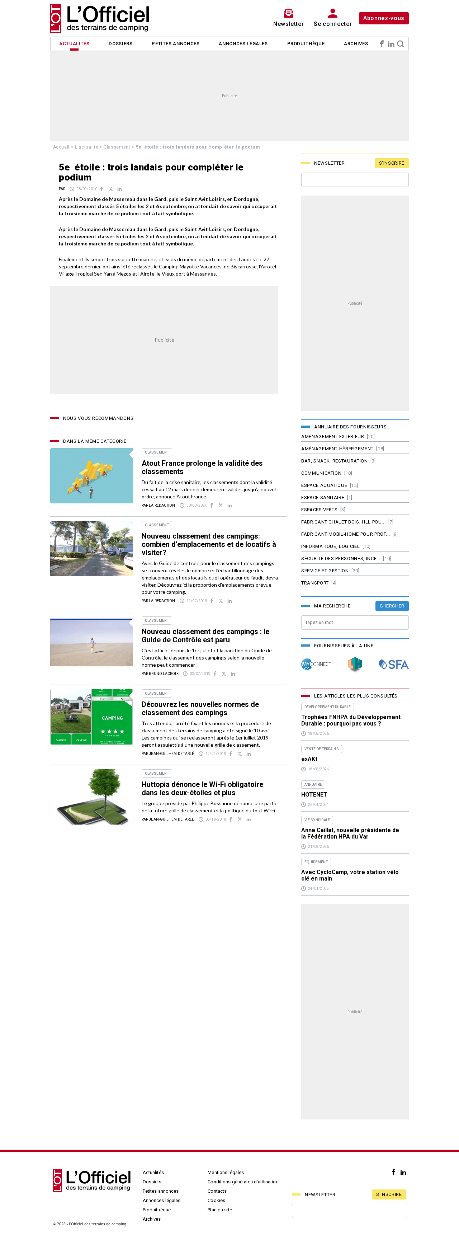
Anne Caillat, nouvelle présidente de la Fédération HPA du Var (350, 833)
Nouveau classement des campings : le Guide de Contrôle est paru (205, 635)
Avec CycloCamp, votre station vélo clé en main (350, 875)
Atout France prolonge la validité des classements (202, 467)
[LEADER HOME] (355, 664)
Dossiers (120, 43)
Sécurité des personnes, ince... (340, 558)
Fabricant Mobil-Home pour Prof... (345, 534)
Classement (117, 147)
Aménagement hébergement (337, 448)
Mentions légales (226, 1172)
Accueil (61, 147)
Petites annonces (175, 43)
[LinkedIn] (391, 43)
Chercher (392, 606)
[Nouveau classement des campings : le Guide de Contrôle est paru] (91, 644)
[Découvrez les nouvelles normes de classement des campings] (91, 717)
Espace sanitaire (322, 497)
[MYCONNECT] (316, 664)
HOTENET (314, 795)
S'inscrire (392, 163)
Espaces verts (319, 509)
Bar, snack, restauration (334, 461)
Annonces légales (243, 43)
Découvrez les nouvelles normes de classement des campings (200, 708)
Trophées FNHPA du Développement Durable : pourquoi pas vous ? (351, 720)
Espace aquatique (324, 485)
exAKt (309, 759)
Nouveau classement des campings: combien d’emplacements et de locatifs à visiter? (209, 544)
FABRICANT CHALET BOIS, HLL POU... (343, 522)
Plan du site (220, 1209)
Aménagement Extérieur (332, 436)
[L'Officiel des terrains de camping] (104, 18)
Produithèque (306, 43)
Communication (321, 473)
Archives (356, 43)
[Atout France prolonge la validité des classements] (91, 475)
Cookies (216, 1200)
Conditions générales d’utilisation (243, 1181)
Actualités (74, 43)
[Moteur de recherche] (400, 43)
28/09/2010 (86, 189)
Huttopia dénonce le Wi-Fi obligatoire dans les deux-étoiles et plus (202, 788)
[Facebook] (381, 43)
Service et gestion (325, 570)
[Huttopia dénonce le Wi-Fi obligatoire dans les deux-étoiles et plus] (91, 797)
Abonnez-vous (383, 18)
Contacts (217, 1191)
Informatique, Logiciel (330, 546)
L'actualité (86, 147)
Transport (315, 583)
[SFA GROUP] (394, 664)
